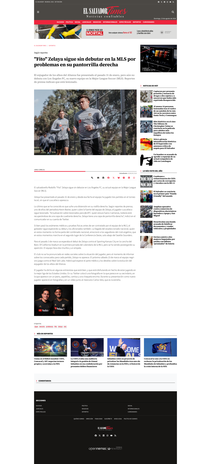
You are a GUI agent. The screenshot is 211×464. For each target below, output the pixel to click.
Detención (58, 2)
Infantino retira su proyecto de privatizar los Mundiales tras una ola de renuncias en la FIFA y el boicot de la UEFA (123, 363)
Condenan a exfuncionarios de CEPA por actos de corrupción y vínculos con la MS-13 (164, 179)
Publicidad (98, 419)
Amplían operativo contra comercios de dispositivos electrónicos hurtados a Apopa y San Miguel (164, 211)
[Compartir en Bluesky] (118, 177)
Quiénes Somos (79, 419)
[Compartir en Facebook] (108, 177)
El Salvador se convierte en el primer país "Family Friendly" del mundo (165, 193)
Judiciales (39, 409)
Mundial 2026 (49, 2)
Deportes (52, 46)
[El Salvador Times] (105, 12)
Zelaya (60, 327)
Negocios (85, 409)
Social (130, 406)
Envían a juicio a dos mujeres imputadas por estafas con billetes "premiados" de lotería (164, 240)
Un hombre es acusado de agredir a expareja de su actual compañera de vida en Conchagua (165, 158)
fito (55, 327)
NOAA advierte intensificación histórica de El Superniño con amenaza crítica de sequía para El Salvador (164, 144)
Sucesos (39, 406)
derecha (42, 327)
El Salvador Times (40, 46)
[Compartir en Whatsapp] (134, 177)
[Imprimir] (103, 177)
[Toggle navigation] (38, 12)
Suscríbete (108, 419)
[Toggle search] (173, 12)
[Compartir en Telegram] (123, 177)
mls (65, 327)
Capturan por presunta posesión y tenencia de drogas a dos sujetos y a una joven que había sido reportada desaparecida (164, 96)
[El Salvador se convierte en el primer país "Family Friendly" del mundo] (146, 196)
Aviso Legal (118, 419)
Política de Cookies (130, 419)
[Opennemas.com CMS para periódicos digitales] (105, 451)
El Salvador (40, 2)
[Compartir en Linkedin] (129, 177)
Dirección (89, 419)
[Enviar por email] (98, 177)
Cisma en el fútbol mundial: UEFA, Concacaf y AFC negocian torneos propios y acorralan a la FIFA (49, 361)
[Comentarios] (93, 177)
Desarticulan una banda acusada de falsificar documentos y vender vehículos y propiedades (164, 225)
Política (85, 406)
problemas (49, 327)
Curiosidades (132, 412)
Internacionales (133, 409)
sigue (36, 327)
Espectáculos (41, 412)
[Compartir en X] (113, 177)
